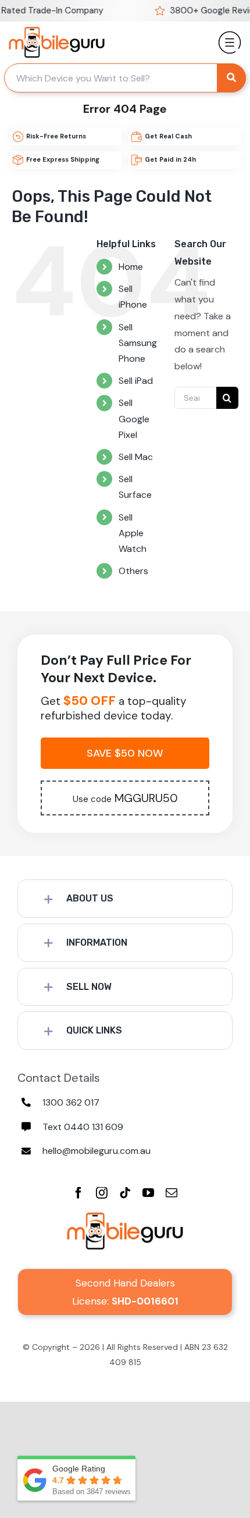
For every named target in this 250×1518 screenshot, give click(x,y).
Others (133, 571)
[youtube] (148, 1193)
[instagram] (102, 1193)
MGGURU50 (125, 798)
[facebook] (78, 1193)
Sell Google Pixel (134, 418)
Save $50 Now (125, 753)
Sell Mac (136, 457)
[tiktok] (125, 1193)
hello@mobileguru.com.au (96, 1151)
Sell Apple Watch (133, 533)
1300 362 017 (70, 1102)
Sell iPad (136, 381)
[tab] (125, 898)
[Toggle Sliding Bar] (229, 37)
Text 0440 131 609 (82, 1127)
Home (131, 267)
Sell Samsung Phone (138, 343)
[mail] (171, 1193)
